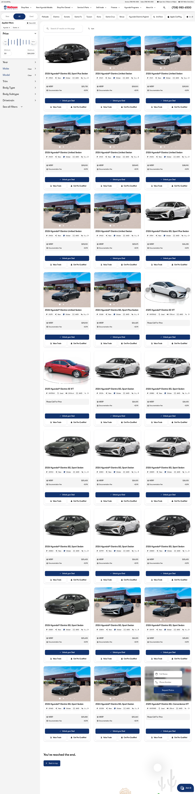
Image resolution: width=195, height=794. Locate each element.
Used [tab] (31, 16)
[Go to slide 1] (59, 68)
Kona (99, 17)
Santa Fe (78, 17)
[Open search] (164, 7)
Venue (122, 17)
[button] (47, 53)
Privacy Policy (168, 695)
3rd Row (159, 17)
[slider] (5, 42)
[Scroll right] (192, 17)
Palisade (45, 17)
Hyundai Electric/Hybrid (139, 17)
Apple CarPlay (176, 17)
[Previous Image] (46, 53)
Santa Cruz (110, 17)
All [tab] (19, 16)
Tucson (89, 17)
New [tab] (7, 16)
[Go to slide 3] (67, 68)
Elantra (56, 17)
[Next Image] (87, 53)
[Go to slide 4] (70, 68)
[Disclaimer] (47, 86)
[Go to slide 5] (74, 68)
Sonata (67, 17)
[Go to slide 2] (63, 68)
